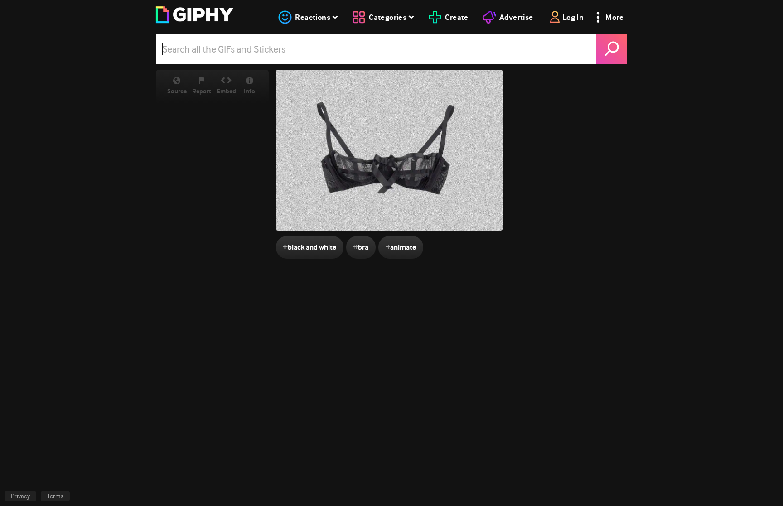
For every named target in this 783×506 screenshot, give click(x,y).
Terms (55, 496)
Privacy (20, 496)
